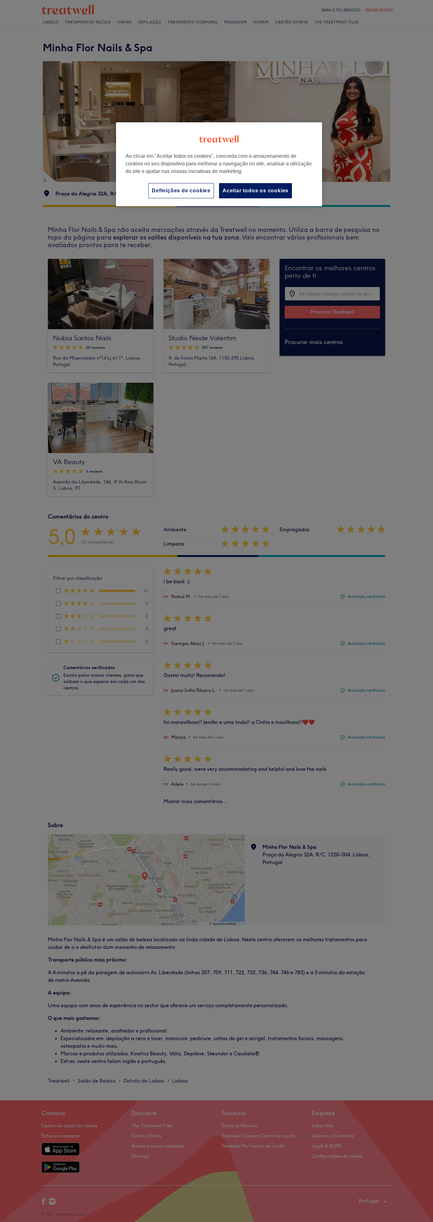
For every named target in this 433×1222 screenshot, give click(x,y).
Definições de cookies (181, 190)
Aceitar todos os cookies (255, 190)
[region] (219, 164)
